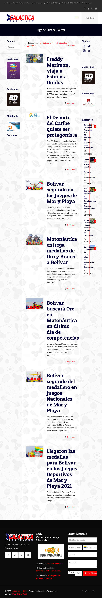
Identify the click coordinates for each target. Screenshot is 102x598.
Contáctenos (90, 18)
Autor (31, 46)
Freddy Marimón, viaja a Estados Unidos (58, 71)
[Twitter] (88, 9)
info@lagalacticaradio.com (84, 3)
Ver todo (71, 46)
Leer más (71, 103)
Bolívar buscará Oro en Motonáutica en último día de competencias (63, 320)
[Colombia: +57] (86, 547)
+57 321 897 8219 (52, 3)
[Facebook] (85, 9)
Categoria (47, 43)
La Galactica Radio (19, 591)
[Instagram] (95, 9)
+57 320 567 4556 (67, 3)
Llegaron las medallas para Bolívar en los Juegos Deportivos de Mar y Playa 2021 (62, 468)
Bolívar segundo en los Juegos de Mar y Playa (62, 192)
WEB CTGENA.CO (19, 594)
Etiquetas (63, 43)
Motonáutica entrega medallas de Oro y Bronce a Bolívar (62, 250)
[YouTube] (92, 9)
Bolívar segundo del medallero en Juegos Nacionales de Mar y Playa (62, 393)
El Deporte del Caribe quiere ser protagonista (62, 126)
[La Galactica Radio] (20, 18)
